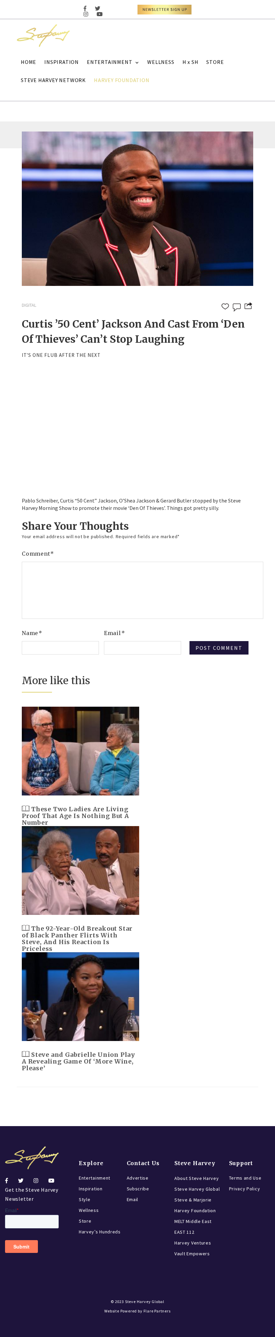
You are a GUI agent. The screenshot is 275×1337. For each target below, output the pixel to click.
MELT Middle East (193, 1221)
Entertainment (94, 1178)
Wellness (89, 1210)
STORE (215, 62)
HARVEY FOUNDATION (122, 80)
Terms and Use (245, 1178)
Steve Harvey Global (197, 1189)
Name (32, 633)
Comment (38, 553)
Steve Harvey (194, 1163)
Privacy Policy (244, 1189)
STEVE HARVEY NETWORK (53, 80)
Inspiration (91, 1189)
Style (85, 1199)
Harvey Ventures (192, 1243)
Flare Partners (157, 1310)
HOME (28, 62)
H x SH (190, 62)
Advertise (138, 1178)
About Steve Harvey (196, 1178)
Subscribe (138, 1189)
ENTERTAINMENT (109, 62)
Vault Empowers (192, 1254)
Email (114, 633)
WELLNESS (160, 62)
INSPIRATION (61, 62)
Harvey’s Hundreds (100, 1232)
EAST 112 (184, 1232)
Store (85, 1221)
